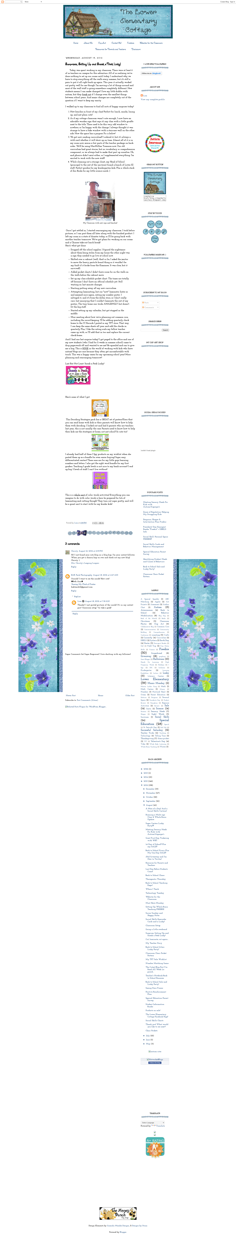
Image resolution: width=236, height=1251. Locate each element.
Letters (155, 673)
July (148, 1036)
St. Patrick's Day (150, 727)
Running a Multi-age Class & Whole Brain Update (156, 817)
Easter (147, 643)
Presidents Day (154, 700)
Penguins (154, 697)
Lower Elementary (155, 679)
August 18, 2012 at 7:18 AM (97, 601)
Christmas (145, 621)
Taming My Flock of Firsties (83, 584)
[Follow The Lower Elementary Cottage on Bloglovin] (151, 75)
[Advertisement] (100, 675)
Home (75, 42)
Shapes (143, 714)
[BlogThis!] (96, 523)
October (150, 797)
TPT (145, 741)
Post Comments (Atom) (87, 700)
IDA (151, 668)
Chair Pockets (151, 1031)
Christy (74, 551)
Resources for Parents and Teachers (111, 49)
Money (162, 689)
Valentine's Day (158, 741)
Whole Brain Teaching (149, 747)
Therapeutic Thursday (156, 879)
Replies (77, 597)
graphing (162, 656)
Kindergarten (146, 670)
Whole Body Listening (157, 744)
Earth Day (164, 640)
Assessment (154, 605)
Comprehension (159, 632)
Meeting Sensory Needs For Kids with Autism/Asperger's (156, 832)
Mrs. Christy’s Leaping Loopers (85, 563)
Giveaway (146, 656)
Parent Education (158, 695)
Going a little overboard (156, 929)
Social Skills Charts (154, 1021)
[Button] (155, 194)
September (151, 801)
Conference (144, 635)
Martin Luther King (149, 686)
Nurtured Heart (159, 692)
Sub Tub (163, 727)
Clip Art (102, 42)
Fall (142, 646)
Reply (73, 567)
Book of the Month (149, 618)
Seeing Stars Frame (154, 988)
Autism (158, 607)
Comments (149, 308)
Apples (157, 602)
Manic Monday (156, 683)
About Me (88, 42)
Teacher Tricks (147, 733)
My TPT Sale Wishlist (156, 959)
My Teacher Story (154, 943)
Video (143, 744)
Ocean (143, 695)
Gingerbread (156, 653)
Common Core (163, 627)
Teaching (162, 733)
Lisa (79, 601)
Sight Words (158, 714)
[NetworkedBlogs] (155, 1060)
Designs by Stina (139, 1226)
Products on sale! (153, 1011)
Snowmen (145, 717)
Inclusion (162, 668)
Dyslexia (153, 640)
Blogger (123, 1232)
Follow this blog (155, 1062)
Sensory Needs (158, 711)
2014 (146, 777)
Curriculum (161, 638)
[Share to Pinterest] (103, 523)
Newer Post (71, 696)
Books (164, 618)
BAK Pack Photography (81, 575)
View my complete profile (153, 100)
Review (156, 706)
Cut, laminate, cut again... (157, 939)
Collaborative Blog (147, 627)
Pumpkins (154, 703)
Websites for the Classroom (151, 42)
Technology (145, 736)
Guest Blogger (145, 659)
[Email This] (93, 523)
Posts (146, 303)
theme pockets (163, 739)
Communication (150, 629)
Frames (152, 649)
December (150, 789)
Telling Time (160, 736)
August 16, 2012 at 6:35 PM (91, 551)
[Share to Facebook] (100, 523)
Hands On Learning (150, 662)
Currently (148, 638)
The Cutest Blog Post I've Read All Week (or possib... (156, 969)
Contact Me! (116, 42)
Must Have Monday (155, 903)
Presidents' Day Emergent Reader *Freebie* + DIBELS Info (154, 529)
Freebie (164, 649)
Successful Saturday (152, 730)
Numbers (144, 692)
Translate (160, 1126)
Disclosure (136, 49)
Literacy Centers (156, 676)
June (148, 1040)
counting (156, 635)
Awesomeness (147, 610)
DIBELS (144, 640)
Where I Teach (152, 889)
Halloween (158, 659)
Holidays (161, 665)
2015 (146, 773)
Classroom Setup (153, 926)
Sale (167, 706)
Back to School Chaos (155, 875)
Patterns (144, 697)
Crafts (166, 635)
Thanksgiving (147, 739)
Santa (148, 709)
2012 (146, 785)
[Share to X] (98, 523)
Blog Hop (162, 616)
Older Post (129, 696)
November (151, 793)
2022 (146, 769)
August (149, 805)
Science (159, 709)
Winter (163, 747)
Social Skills (162, 717)
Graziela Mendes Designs (118, 1226)
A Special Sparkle (150, 599)
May (148, 1044)
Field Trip (151, 646)
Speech (166, 724)
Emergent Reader (160, 643)
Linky (166, 673)
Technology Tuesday (155, 893)
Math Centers (147, 689)
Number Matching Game (157, 963)
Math (163, 686)
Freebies (130, 42)
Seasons (143, 711)
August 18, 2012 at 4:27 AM (105, 575)
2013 (146, 781)
